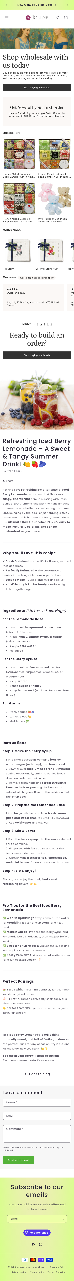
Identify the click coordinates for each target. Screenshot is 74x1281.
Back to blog (39, 1074)
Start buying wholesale (37, 87)
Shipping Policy (58, 1267)
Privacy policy (37, 1272)
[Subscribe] (63, 1219)
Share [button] (9, 481)
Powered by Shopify (35, 1266)
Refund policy (19, 1272)
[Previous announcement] (6, 5)
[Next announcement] (67, 5)
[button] (7, 17)
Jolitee (20, 1266)
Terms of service (56, 1272)
